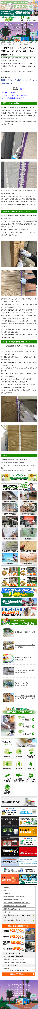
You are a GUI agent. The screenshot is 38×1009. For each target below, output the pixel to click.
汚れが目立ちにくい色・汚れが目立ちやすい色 (25, 671)
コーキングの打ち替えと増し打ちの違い (14, 95)
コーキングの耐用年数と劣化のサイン (13, 98)
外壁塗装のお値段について (12, 909)
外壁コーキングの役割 (8, 92)
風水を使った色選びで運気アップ (23, 659)
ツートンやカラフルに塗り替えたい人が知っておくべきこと (25, 698)
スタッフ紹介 (8, 912)
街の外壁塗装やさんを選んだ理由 (14, 896)
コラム (9, 42)
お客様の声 (7, 893)
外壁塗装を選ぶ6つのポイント (13, 899)
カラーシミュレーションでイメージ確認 (25, 646)
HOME (3, 42)
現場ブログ (7, 890)
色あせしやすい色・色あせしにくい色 (22, 684)
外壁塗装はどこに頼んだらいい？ (14, 959)
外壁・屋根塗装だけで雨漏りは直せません (17, 903)
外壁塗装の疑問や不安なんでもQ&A (15, 906)
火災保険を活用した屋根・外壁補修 (15, 962)
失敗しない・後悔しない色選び (25, 633)
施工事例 (6, 887)
